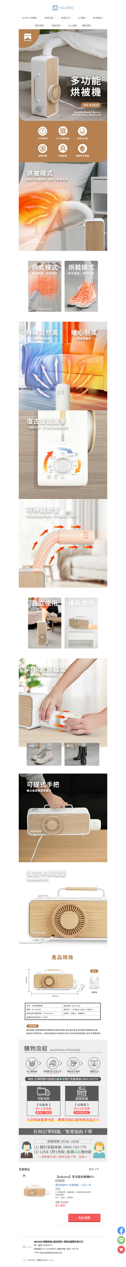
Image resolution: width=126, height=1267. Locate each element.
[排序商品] (105, 1169)
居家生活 (66, 17)
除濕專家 (97, 17)
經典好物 (56, 25)
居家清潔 (49, 17)
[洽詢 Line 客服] (121, 1240)
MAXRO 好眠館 (29, 17)
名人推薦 (72, 25)
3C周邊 (82, 17)
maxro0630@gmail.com (51, 1252)
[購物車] (121, 1249)
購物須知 (86, 25)
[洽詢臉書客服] (121, 1230)
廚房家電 (39, 25)
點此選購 (84, 1218)
